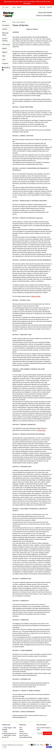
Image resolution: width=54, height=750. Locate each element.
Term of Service (23, 735)
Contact (21, 731)
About (21, 729)
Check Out (49, 7)
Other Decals (6, 44)
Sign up (19, 7)
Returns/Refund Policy (25, 737)
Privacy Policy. (41, 430)
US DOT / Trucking (5, 39)
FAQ (20, 727)
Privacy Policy (23, 733)
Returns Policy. (36, 296)
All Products (6, 25)
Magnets (4, 52)
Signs (4, 56)
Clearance (5, 63)
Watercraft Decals (5, 34)
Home (4, 21)
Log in (14, 7)
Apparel (4, 48)
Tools (3, 59)
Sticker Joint (14, 744)
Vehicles (6, 29)
